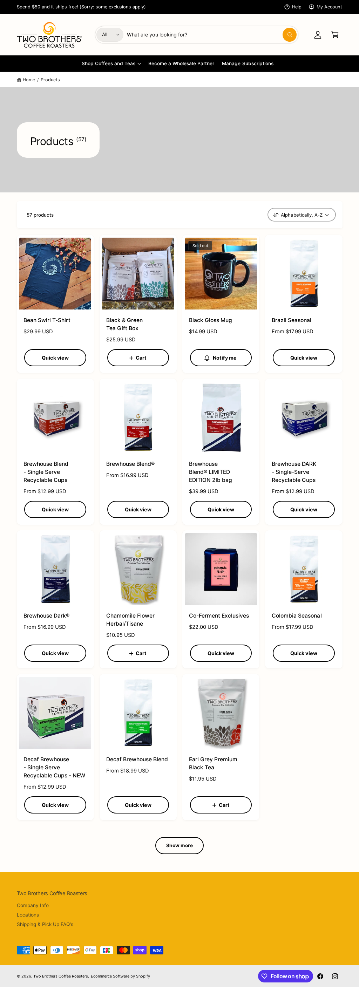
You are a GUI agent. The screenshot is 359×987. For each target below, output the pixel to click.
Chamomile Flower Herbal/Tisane (130, 619)
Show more (179, 845)
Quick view (55, 358)
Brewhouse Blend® (130, 464)
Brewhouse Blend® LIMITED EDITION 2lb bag (210, 472)
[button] (335, 34)
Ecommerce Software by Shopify (120, 976)
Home (29, 79)
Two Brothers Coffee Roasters (60, 976)
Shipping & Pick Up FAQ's (45, 924)
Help (297, 6)
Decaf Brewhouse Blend (137, 759)
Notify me (225, 358)
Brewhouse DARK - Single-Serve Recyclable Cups (294, 472)
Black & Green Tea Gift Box (124, 324)
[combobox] (211, 34)
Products (50, 79)
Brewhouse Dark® (46, 615)
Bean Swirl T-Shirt (46, 320)
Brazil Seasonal (291, 320)
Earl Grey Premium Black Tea (213, 763)
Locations (28, 915)
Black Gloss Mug (210, 320)
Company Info (33, 905)
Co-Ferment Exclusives (219, 615)
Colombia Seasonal (296, 615)
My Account (329, 6)
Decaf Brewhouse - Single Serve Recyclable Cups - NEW (54, 767)
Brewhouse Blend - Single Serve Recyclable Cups (45, 472)
